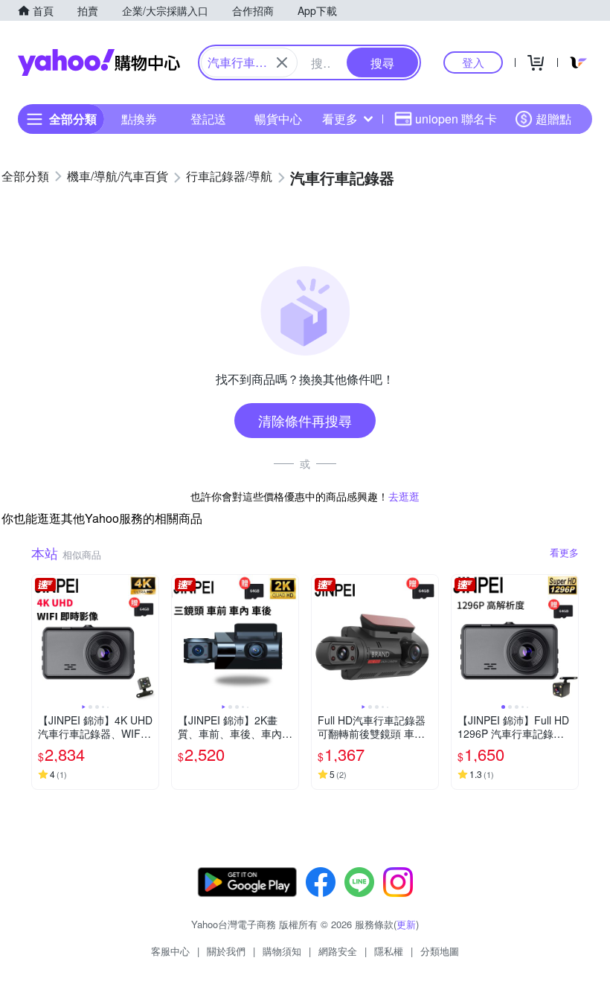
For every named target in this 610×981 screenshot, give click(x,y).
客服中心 (170, 951)
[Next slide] (148, 638)
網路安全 (337, 951)
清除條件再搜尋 (305, 420)
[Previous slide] (41, 638)
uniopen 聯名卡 (456, 118)
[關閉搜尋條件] (282, 62)
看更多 (340, 118)
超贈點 (553, 118)
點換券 (139, 118)
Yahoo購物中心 (99, 62)
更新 (406, 924)
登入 (473, 62)
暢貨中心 (278, 118)
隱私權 (388, 951)
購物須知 (282, 951)
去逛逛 (404, 496)
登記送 (208, 118)
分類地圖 (439, 951)
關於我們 (226, 951)
